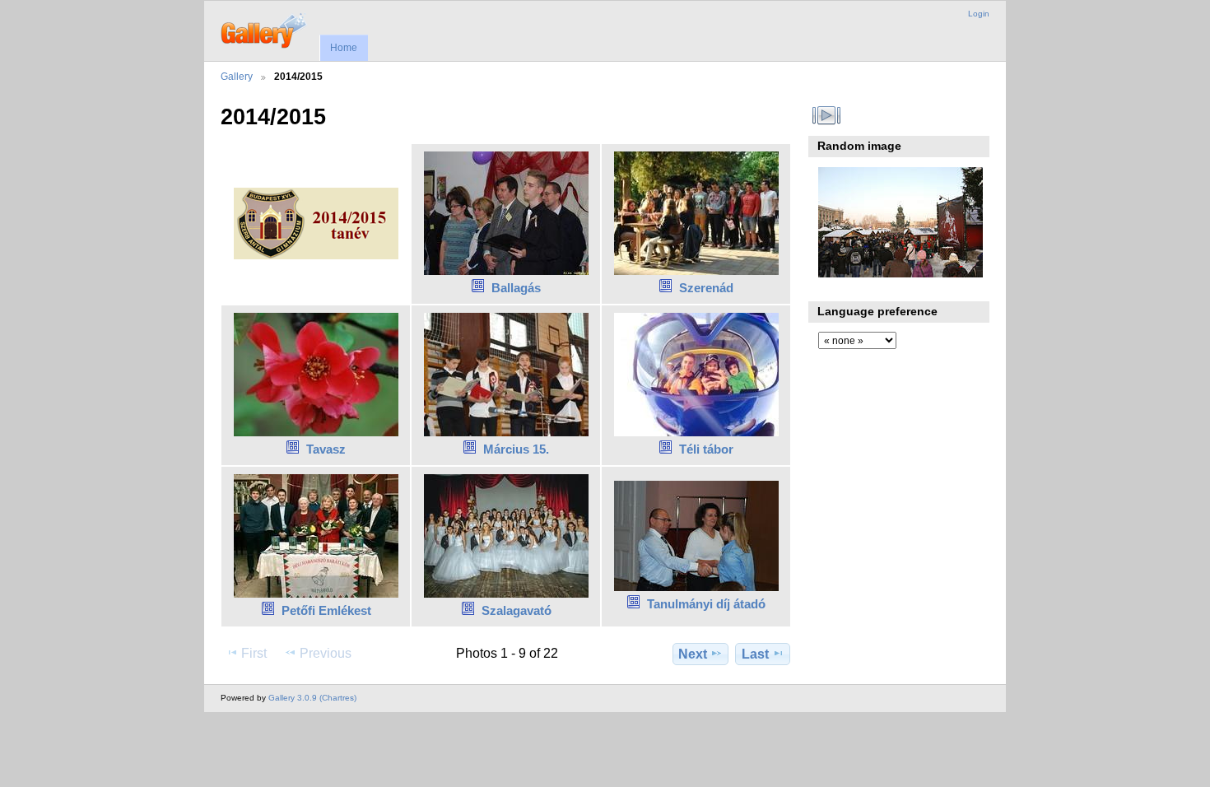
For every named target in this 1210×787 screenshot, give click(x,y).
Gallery (237, 76)
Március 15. (516, 449)
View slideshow (827, 115)
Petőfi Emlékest (326, 610)
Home (343, 48)
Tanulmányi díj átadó (706, 604)
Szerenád (706, 288)
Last (755, 654)
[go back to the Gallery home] (265, 29)
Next (692, 654)
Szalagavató (516, 610)
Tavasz (326, 449)
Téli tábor (706, 449)
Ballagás (516, 288)
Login (978, 13)
